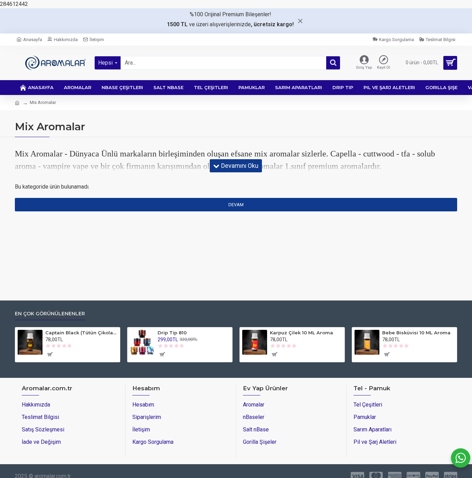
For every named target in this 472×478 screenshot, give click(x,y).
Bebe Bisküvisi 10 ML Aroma (416, 332)
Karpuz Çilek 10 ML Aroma (301, 332)
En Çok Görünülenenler (50, 314)
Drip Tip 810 (172, 332)
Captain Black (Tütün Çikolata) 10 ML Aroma (81, 332)
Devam (236, 204)
